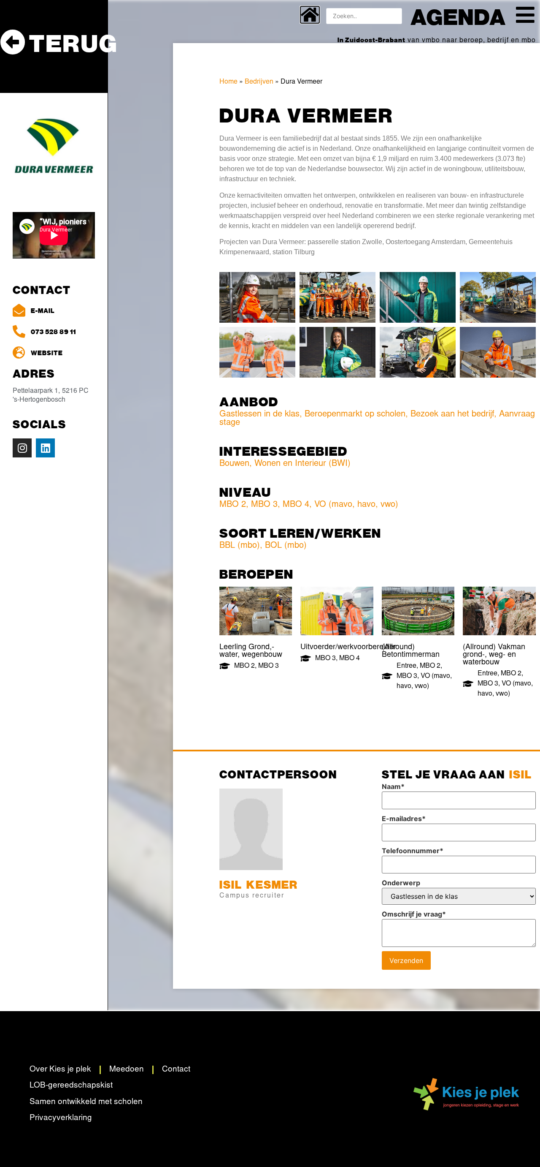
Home (228, 82)
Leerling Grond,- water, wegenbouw (250, 651)
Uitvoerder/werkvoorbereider (348, 647)
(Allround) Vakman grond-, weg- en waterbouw (494, 655)
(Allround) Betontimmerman (411, 651)
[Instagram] (22, 447)
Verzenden (406, 960)
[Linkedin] (45, 447)
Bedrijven (259, 82)
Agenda (458, 16)
